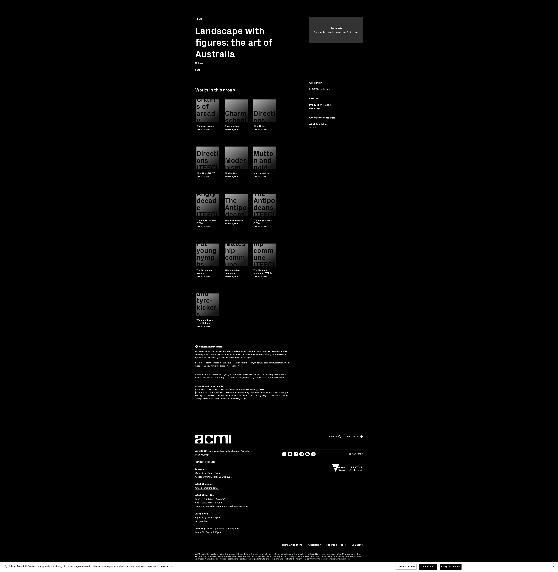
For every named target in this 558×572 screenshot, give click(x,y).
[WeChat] (307, 454)
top (353, 436)
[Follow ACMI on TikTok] (296, 454)
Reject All (428, 566)
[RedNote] (313, 454)
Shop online (201, 521)
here (248, 363)
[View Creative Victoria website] (347, 469)
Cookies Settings (406, 566)
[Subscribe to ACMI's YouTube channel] (290, 454)
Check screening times (207, 488)
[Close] (553, 566)
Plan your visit (202, 455)
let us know (234, 366)
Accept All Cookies (450, 566)
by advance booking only (226, 529)
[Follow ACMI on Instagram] (301, 454)
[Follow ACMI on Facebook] (284, 454)
